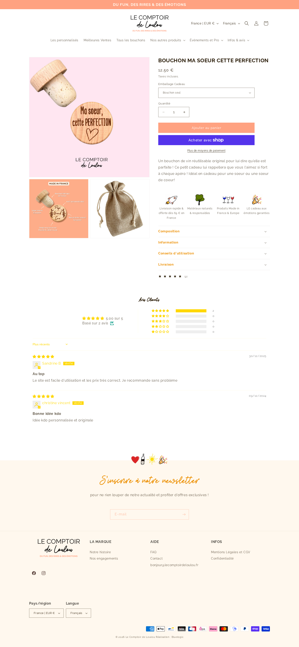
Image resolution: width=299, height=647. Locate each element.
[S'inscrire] (184, 514)
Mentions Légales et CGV (230, 552)
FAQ (153, 552)
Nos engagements (104, 558)
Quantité (164, 103)
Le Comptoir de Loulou (140, 637)
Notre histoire (100, 552)
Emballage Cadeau (171, 84)
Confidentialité (222, 558)
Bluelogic (177, 637)
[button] (167, 40)
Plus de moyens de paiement (206, 150)
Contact (156, 558)
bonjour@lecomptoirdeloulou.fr (174, 565)
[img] (43, 357)
